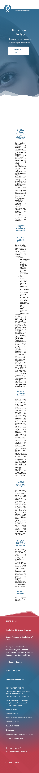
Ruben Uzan (18, 738)
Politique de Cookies (14, 662)
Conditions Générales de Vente (18, 630)
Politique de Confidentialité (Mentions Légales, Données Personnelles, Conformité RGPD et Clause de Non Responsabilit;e (19, 651)
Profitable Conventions (15, 679)
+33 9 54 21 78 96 (12, 762)
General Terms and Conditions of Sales (19, 638)
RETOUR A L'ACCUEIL (19, 50)
